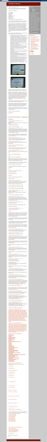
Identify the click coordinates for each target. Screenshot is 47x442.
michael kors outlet (21, 314)
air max (19, 324)
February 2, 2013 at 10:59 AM (13, 208)
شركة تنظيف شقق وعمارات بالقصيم (13, 431)
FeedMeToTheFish (34, 9)
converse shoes (15, 326)
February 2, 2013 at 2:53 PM (13, 254)
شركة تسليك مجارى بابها (11, 385)
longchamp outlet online (11, 318)
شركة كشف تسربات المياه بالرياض (12, 406)
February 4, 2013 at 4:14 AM (13, 274)
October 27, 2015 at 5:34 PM (13, 333)
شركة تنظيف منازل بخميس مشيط (12, 370)
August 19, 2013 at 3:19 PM (13, 285)
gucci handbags (15, 310)
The (19, 180)
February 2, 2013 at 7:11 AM (13, 141)
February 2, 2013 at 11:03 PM (13, 268)
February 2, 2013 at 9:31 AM (13, 154)
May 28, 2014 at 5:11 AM (12, 294)
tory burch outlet (21, 319)
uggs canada (23, 326)
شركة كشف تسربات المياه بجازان (12, 391)
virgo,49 (20, 170)
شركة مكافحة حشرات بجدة (11, 419)
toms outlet (19, 326)
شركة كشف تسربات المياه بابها (12, 399)
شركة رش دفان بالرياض (11, 417)
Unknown (19, 285)
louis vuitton (25, 314)
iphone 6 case (16, 330)
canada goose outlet (16, 327)
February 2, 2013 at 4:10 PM (13, 258)
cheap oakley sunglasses (18, 318)
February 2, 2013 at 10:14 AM (13, 170)
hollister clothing (10, 327)
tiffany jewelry (20, 310)
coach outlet (22, 312)
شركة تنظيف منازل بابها (11, 368)
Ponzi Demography (19, 97)
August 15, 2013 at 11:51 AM (13, 279)
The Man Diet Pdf (20, 307)
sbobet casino (15, 289)
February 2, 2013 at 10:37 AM (13, 196)
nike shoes (16, 314)
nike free (9, 312)
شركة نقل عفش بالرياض (11, 387)
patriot (19, 154)
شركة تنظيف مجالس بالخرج (12, 418)
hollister (9, 326)
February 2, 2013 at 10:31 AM (13, 190)
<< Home (9, 436)
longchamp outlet (12, 316)
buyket (19, 409)
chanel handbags (10, 310)
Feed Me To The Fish (14, 3)
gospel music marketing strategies (17, 300)
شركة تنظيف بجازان (11, 373)
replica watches (18, 328)
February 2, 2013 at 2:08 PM (13, 235)
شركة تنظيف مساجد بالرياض (12, 414)
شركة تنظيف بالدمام (11, 366)
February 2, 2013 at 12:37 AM (13, 120)
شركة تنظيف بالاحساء (11, 375)
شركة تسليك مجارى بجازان (11, 381)
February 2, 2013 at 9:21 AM (13, 150)
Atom (32, 53)
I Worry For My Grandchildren (35, 36)
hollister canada (22, 324)
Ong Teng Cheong (22, 95)
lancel (14, 324)
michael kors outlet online (18, 315)
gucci (15, 328)
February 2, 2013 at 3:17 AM (13, 137)
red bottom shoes (14, 320)
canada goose (17, 329)
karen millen (13, 329)
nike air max (18, 320)
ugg (23, 327)
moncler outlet (21, 327)
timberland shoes (10, 324)
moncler (16, 324)
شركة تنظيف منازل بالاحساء (12, 428)
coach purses (18, 312)
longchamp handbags (11, 315)
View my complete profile (34, 32)
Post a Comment (11, 433)
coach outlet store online (11, 314)
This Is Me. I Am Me (33, 47)
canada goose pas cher (23, 329)
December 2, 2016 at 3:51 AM (13, 409)
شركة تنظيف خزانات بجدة (11, 420)
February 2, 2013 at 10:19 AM (13, 180)
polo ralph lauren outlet (23, 313)
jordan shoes (23, 310)
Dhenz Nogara (20, 279)
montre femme (12, 328)
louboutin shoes (14, 313)
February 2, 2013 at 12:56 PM (13, 232)
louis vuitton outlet (13, 312)
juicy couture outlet (24, 330)
